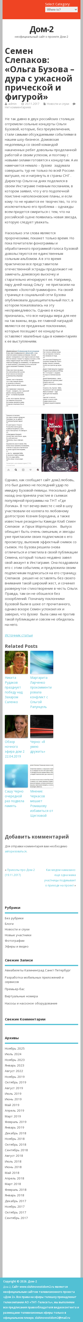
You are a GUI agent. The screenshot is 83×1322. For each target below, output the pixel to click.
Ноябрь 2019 (15, 1077)
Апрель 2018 (14, 1178)
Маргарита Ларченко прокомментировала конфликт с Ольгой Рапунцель (41, 692)
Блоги (9, 924)
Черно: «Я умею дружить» (37, 746)
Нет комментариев (18, 107)
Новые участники (18, 935)
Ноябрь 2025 (15, 1048)
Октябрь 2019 (15, 1082)
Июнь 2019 (13, 1099)
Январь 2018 (14, 1195)
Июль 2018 (13, 1161)
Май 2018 (12, 1173)
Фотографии (14, 940)
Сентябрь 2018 (16, 1150)
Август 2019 (14, 1088)
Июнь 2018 (13, 1167)
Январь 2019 (14, 1127)
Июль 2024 (13, 1054)
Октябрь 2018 (15, 1144)
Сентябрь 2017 (16, 1218)
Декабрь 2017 (15, 1201)
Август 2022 (14, 1071)
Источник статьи (19, 635)
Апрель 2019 (14, 1110)
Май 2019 (12, 1105)
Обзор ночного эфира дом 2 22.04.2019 (14, 748)
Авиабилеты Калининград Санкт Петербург (38, 970)
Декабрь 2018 (15, 1133)
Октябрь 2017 (15, 1212)
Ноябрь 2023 (15, 1060)
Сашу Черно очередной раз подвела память (14, 798)
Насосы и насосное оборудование (31, 1003)
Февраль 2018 (16, 1190)
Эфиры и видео (17, 946)
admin (12, 104)
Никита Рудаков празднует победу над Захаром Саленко (14, 689)
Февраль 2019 (16, 1122)
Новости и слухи (58, 104)
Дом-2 (41, 29)
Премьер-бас (14, 989)
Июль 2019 (13, 1093)
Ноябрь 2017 (15, 1206)
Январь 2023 (14, 1065)
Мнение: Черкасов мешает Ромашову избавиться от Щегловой (41, 803)
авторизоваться (16, 851)
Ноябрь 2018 (15, 1139)
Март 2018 (13, 1184)
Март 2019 (13, 1116)
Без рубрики (14, 918)
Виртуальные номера (21, 996)
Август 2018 (14, 1156)
